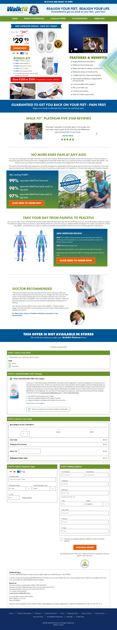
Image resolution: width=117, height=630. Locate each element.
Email (63, 528)
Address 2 (64, 490)
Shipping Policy (72, 613)
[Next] (96, 133)
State (88, 501)
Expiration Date (14, 485)
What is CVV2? (27, 498)
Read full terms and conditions (35, 403)
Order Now (80, 617)
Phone (64, 519)
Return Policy (86, 613)
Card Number (13, 476)
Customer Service (51, 613)
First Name (65, 472)
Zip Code (64, 510)
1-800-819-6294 (73, 393)
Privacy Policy (100, 613)
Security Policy (38, 617)
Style (10, 361)
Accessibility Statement (55, 617)
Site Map (69, 617)
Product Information (24, 613)
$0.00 (105, 440)
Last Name (90, 472)
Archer (61, 625)
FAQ (62, 613)
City (63, 501)
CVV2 (10, 494)
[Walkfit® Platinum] (23, 10)
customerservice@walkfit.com (50, 393)
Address (64, 481)
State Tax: (14, 451)
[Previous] (20, 133)
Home (11, 613)
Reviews (38, 613)
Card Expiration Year (40, 485)
